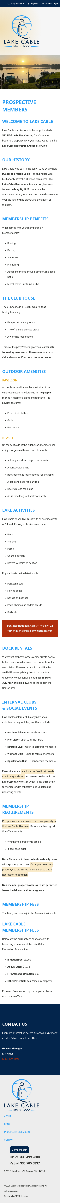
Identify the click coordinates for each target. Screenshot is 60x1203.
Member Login (51, 4)
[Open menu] (54, 31)
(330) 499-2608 (17, 4)
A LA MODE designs (18, 1196)
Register (34, 4)
